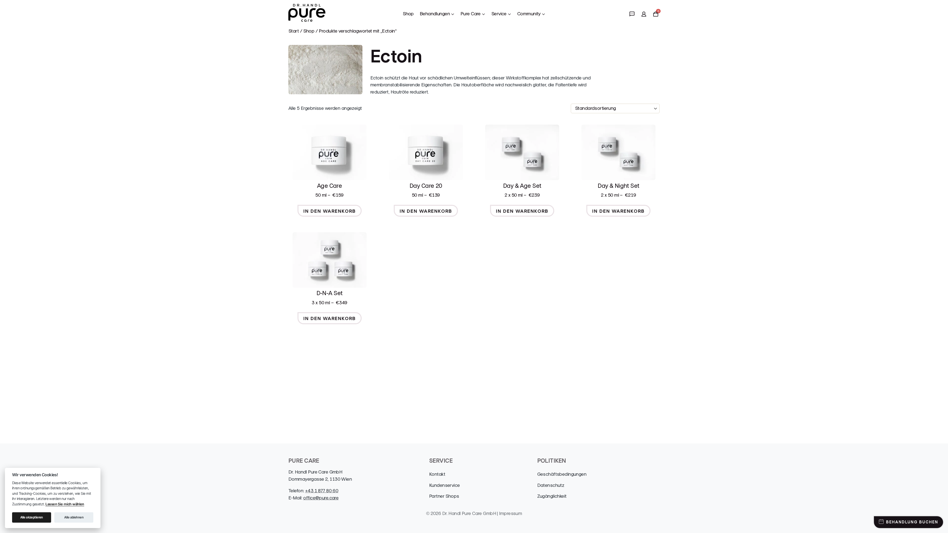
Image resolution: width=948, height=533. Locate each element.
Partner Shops (444, 496)
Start (293, 31)
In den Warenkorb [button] (329, 211)
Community (529, 14)
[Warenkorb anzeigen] (656, 15)
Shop (408, 14)
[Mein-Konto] (644, 14)
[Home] (306, 14)
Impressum (510, 513)
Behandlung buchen (912, 522)
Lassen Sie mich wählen (64, 504)
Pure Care (470, 14)
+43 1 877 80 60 (321, 491)
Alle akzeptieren (31, 517)
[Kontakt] (632, 14)
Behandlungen (435, 14)
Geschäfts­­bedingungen (562, 474)
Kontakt (437, 474)
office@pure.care (320, 498)
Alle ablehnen (73, 517)
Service (499, 14)
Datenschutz (550, 485)
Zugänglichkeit (552, 496)
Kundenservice (444, 485)
